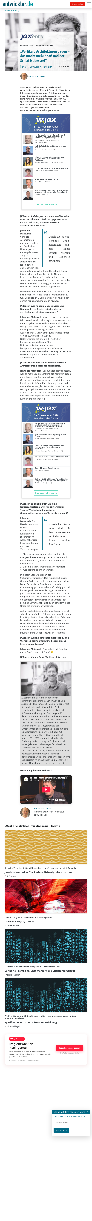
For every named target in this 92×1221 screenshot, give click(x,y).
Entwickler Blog (12, 10)
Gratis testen (77, 4)
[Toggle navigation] (18, 4)
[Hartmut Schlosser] (24, 76)
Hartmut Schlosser (37, 76)
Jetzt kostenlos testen (69, 1048)
